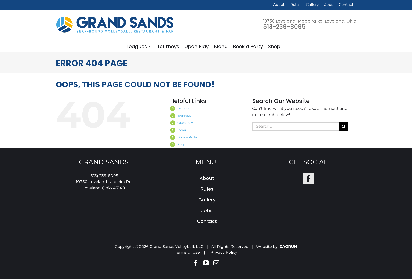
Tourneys (184, 116)
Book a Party (187, 137)
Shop (181, 144)
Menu (181, 130)
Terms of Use (187, 252)
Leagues (183, 108)
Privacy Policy (224, 252)
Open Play (185, 123)
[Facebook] (308, 178)
